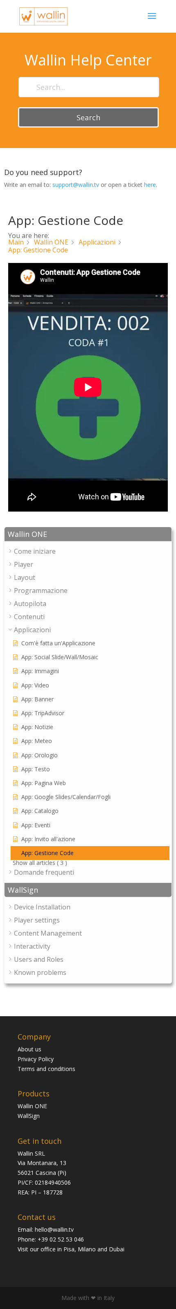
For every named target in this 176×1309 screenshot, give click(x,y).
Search (88, 117)
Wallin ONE (32, 1106)
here (150, 185)
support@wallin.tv (75, 185)
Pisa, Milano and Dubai (93, 1249)
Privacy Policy (36, 1059)
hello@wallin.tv (54, 1229)
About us (29, 1049)
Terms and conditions (46, 1069)
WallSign (29, 1116)
